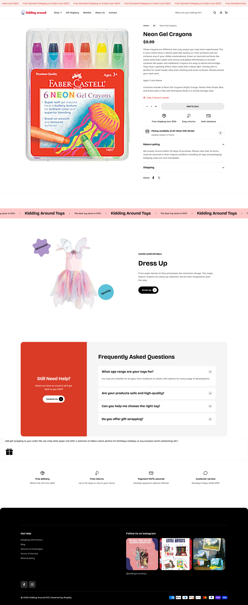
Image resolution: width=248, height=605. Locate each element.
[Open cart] (226, 12)
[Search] (215, 12)
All (154, 25)
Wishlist (87, 12)
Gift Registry (72, 12)
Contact (113, 12)
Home (146, 25)
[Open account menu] (221, 12)
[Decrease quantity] (146, 106)
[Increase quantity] (157, 106)
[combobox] (195, 12)
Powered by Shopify (61, 597)
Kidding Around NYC (39, 597)
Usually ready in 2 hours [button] (162, 135)
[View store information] (220, 133)
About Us (100, 12)
